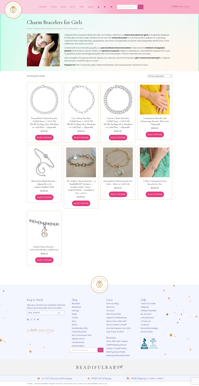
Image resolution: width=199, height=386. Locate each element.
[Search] (140, 7)
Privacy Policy (147, 331)
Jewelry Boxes (78, 342)
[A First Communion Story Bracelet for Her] (155, 162)
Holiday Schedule (148, 310)
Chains (75, 317)
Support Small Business (116, 317)
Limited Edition (78, 346)
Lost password (147, 317)
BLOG (91, 7)
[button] (58, 313)
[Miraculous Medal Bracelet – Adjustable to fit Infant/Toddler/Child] (44, 162)
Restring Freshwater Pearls (117, 355)
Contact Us (146, 321)
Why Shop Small (113, 314)
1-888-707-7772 (180, 6)
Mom (82, 7)
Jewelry (37, 28)
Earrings (75, 310)
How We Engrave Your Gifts (118, 328)
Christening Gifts (79, 331)
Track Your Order (148, 303)
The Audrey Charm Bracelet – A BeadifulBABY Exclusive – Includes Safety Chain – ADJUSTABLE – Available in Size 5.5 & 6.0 (81, 187)
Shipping (145, 307)
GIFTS (72, 7)
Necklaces (76, 307)
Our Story (110, 310)
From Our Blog (112, 303)
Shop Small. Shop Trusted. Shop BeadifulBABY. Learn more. (85, 384)
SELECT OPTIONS (44, 137)
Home (29, 28)
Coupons (145, 324)
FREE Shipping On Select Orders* (147, 378)
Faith (53, 7)
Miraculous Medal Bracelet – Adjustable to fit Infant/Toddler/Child (44, 184)
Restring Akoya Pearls (115, 352)
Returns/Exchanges (149, 328)
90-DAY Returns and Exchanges (57, 378)
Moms (74, 324)
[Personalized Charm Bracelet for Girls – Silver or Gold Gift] (118, 162)
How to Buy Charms (115, 331)
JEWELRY (43, 7)
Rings (74, 314)
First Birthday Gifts (80, 328)
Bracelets (76, 303)
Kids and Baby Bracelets (51, 28)
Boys (63, 7)
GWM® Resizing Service (116, 345)
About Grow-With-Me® (116, 321)
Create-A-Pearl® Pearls (116, 348)
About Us (110, 307)
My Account (146, 314)
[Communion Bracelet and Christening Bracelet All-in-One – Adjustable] (155, 99)
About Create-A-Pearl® (116, 324)
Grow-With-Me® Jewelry (117, 341)
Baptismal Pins (78, 338)
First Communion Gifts (81, 335)
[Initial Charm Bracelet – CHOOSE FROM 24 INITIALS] (44, 228)
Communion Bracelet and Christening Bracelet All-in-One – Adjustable (154, 121)
